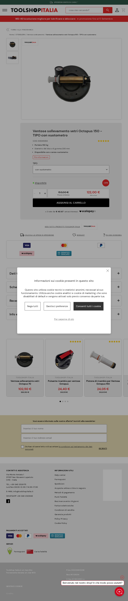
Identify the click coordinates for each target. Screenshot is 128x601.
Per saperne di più (64, 319)
